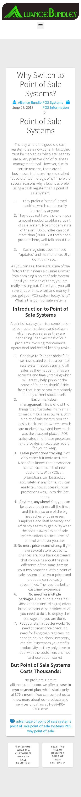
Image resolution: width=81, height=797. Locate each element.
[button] (40, 25)
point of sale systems (47, 726)
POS (68, 726)
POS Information (55, 107)
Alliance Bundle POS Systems (40, 102)
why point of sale (40, 731)
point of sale (19, 726)
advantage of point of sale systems (43, 721)
